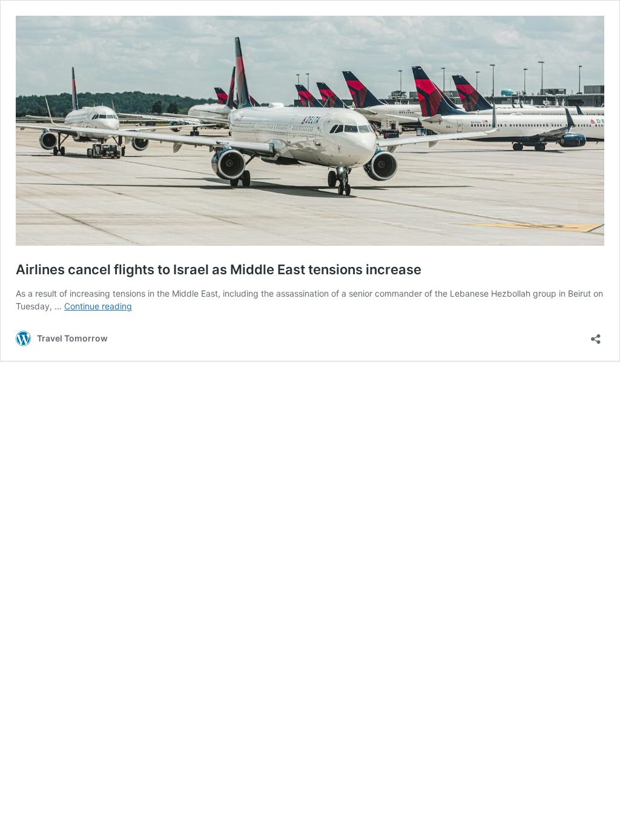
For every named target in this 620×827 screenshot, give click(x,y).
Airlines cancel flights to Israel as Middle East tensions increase (218, 269)
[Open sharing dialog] (595, 335)
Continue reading (98, 306)
